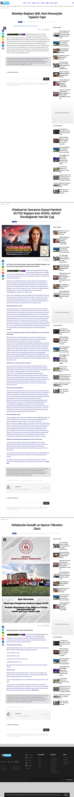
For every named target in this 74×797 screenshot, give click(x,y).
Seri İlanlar (53, 769)
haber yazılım (51, 778)
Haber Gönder (16, 770)
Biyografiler (66, 761)
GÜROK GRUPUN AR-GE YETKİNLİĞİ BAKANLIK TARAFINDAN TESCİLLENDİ (64, 83)
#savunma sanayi (15, 480)
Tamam (66, 795)
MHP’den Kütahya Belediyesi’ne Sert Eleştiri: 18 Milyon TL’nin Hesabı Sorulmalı (64, 141)
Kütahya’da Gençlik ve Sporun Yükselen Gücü (65, 185)
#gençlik (14, 707)
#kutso (8, 480)
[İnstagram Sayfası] (6, 761)
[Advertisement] (11, 789)
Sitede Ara (66, 758)
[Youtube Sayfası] (9, 761)
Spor (38, 3)
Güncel (25, 3)
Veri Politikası (4, 770)
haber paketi (39, 778)
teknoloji (9, 367)
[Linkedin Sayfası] (12, 761)
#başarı (22, 707)
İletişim (29, 768)
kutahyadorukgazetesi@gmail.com (23, 489)
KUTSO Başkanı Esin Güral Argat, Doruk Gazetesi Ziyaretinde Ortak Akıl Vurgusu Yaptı (64, 34)
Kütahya (38, 634)
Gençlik (42, 634)
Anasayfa (3, 8)
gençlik (42, 636)
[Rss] (14, 761)
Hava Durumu (54, 758)
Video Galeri (30, 757)
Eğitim (42, 3)
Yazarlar (29, 760)
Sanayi (36, 270)
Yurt (8, 652)
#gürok (30, 480)
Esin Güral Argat (15, 392)
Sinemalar (53, 767)
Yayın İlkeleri (3, 768)
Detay (66, 794)
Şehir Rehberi (54, 770)
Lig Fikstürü (53, 764)
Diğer (56, 3)
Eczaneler (53, 762)
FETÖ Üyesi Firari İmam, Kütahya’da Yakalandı (64, 191)
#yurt (26, 707)
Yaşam (8, 204)
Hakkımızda (3, 766)
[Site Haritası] (17, 761)
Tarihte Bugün (54, 765)
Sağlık (47, 3)
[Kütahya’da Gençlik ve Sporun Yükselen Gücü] (26, 579)
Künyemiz (29, 765)
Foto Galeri (30, 755)
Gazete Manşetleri (55, 772)
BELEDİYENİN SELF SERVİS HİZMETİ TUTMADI (64, 50)
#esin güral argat (23, 480)
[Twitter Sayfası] (4, 761)
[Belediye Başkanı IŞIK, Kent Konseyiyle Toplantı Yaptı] (26, 26)
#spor (18, 707)
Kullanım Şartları (16, 766)
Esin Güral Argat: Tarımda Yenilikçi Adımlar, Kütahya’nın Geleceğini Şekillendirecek (64, 65)
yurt (14, 638)
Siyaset (34, 3)
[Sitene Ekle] (19, 761)
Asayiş (51, 3)
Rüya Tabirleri (67, 762)
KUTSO (24, 316)
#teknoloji (40, 480)
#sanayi (34, 480)
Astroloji (65, 764)
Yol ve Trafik (53, 759)
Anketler (65, 759)
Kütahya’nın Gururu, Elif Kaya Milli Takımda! (64, 57)
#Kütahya (9, 707)
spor (32, 636)
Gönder (46, 78)
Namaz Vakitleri (54, 761)
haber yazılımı (33, 778)
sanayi (47, 272)
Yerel (29, 3)
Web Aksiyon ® (69, 779)
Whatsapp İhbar (16, 768)
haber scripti (45, 778)
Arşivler (29, 763)
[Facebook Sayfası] (1, 761)
